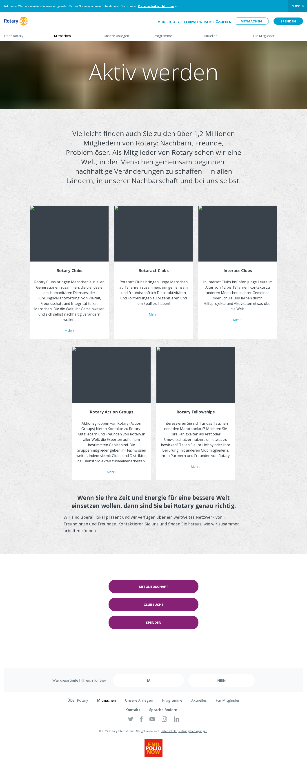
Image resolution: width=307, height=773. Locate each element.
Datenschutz (169, 731)
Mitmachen (251, 21)
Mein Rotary (168, 22)
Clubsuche (153, 604)
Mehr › (69, 330)
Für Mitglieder (278, 35)
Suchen (225, 22)
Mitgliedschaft (153, 586)
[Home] (16, 21)
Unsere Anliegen (124, 35)
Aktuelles (223, 35)
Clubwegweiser (197, 22)
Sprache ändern (163, 709)
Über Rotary (24, 35)
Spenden (288, 21)
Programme (174, 35)
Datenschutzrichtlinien (156, 6)
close (295, 6)
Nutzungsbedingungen (192, 731)
